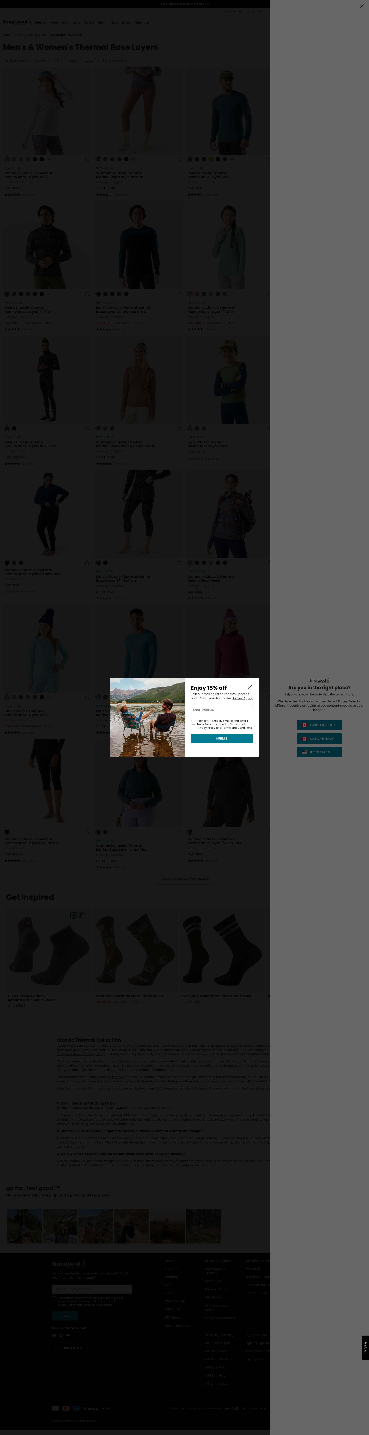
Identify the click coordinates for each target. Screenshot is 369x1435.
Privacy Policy (206, 727)
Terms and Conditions (237, 727)
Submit (221, 738)
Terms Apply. (243, 698)
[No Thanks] (250, 687)
